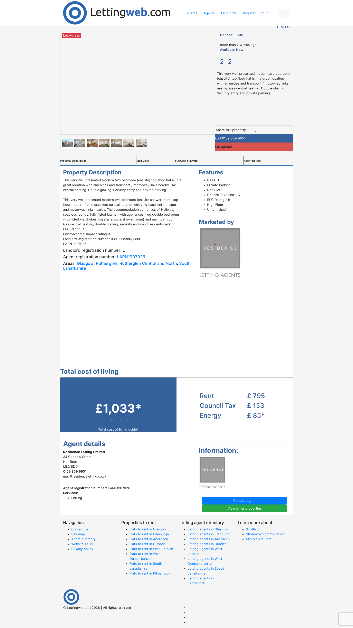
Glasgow (85, 263)
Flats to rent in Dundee (147, 544)
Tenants (191, 13)
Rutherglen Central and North (148, 263)
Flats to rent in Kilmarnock (150, 573)
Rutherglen (106, 263)
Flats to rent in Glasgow (148, 529)
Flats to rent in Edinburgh (149, 534)
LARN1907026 (131, 256)
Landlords (228, 13)
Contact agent (244, 501)
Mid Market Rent (258, 539)
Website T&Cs (82, 544)
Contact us (79, 529)
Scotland (253, 529)
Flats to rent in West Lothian (151, 549)
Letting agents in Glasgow (208, 529)
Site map (78, 534)
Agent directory (83, 539)
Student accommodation (265, 534)
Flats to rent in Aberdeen (149, 539)
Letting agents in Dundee (207, 544)
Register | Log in (255, 13)
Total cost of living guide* (118, 429)
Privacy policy (82, 549)
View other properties (244, 508)
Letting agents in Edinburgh (209, 534)
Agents (209, 13)
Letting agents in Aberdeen (209, 539)
